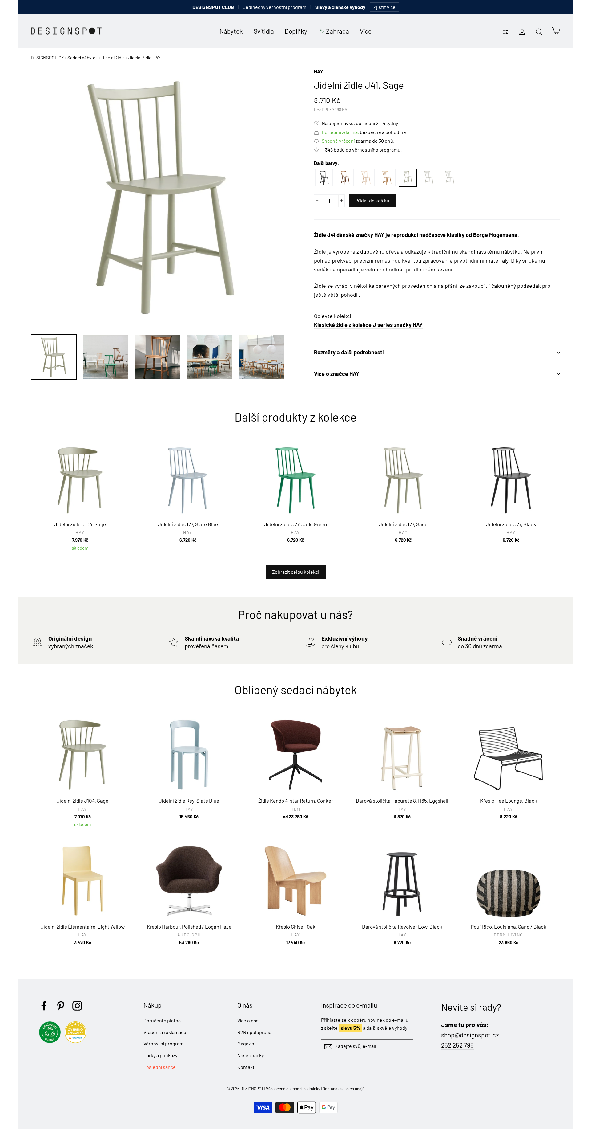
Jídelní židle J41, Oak (386, 177)
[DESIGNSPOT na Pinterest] (61, 1006)
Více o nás (248, 1020)
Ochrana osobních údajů (343, 1088)
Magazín (245, 1043)
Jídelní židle (113, 57)
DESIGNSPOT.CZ (47, 57)
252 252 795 (457, 1045)
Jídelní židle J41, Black (324, 177)
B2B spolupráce (254, 1032)
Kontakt (246, 1067)
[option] (161, 197)
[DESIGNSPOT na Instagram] (77, 1006)
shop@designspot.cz (470, 1035)
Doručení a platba (162, 1020)
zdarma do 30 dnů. (358, 141)
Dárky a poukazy (160, 1055)
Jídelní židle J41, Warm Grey (428, 177)
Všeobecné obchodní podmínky (293, 1088)
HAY (318, 71)
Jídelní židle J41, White (449, 177)
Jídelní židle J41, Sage (407, 177)
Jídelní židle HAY (144, 57)
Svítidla (264, 31)
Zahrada (337, 31)
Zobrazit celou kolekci (295, 572)
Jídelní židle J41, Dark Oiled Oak (344, 177)
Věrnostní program (163, 1043)
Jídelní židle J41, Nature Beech (365, 177)
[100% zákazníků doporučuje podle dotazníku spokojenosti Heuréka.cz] (77, 1041)
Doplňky (296, 31)
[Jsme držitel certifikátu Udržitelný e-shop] (51, 1041)
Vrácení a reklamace (164, 1032)
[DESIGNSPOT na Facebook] (44, 1006)
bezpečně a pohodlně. (364, 132)
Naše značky (250, 1055)
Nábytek (231, 31)
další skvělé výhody (386, 1028)
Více (366, 31)
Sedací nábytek (82, 57)
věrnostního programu (376, 150)
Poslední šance (159, 1067)
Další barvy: (326, 163)
